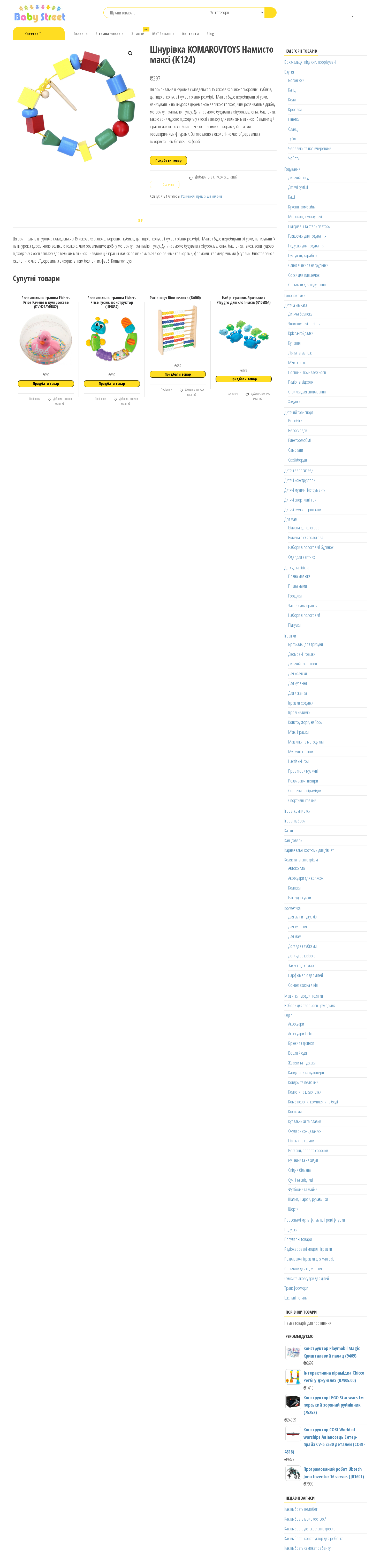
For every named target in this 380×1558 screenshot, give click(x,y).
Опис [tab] (141, 220)
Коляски (294, 888)
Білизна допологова (303, 527)
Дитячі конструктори (299, 480)
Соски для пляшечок (304, 275)
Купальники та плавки (304, 1121)
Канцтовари (293, 840)
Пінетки (294, 119)
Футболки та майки (302, 1189)
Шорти (293, 1209)
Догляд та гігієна (296, 567)
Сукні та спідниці (300, 1180)
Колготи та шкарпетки (304, 1092)
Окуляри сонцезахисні (305, 1131)
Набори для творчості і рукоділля (310, 1005)
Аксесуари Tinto (300, 1033)
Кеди (292, 99)
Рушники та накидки (303, 1160)
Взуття (289, 72)
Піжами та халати (301, 1140)
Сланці (293, 129)
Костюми (295, 1111)
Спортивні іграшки (302, 800)
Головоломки (294, 295)
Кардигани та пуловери (306, 1072)
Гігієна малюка (299, 576)
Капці (292, 90)
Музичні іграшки (300, 751)
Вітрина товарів (109, 33)
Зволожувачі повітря (304, 323)
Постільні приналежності (307, 372)
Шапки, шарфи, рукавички (308, 1199)
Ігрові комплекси (297, 811)
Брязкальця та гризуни (305, 644)
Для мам (290, 519)
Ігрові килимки (299, 712)
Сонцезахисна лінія (303, 985)
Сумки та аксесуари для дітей (306, 1278)
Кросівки (295, 109)
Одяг (288, 1015)
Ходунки (294, 401)
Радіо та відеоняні (302, 382)
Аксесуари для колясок (305, 878)
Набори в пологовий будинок (310, 547)
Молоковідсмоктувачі (305, 216)
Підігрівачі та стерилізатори (309, 226)
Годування (292, 169)
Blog (210, 33)
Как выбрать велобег (300, 1509)
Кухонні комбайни (302, 207)
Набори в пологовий (304, 615)
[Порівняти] (345, 13)
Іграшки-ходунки (300, 703)
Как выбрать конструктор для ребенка (314, 1538)
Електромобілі (299, 440)
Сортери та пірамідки (304, 790)
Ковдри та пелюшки (303, 1082)
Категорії (33, 33)
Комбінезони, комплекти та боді (313, 1102)
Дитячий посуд (299, 177)
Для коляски (297, 673)
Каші (291, 197)
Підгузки (294, 625)
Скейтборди (297, 460)
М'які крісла (297, 362)
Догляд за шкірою (301, 955)
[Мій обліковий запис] (360, 13)
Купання (294, 343)
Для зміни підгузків (302, 917)
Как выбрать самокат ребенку (307, 1548)
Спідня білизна (299, 1170)
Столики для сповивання (307, 392)
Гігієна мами (297, 586)
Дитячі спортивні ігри (300, 500)
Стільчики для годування (307, 284)
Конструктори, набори (305, 722)
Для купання (297, 683)
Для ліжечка (297, 693)
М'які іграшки (298, 732)
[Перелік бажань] (353, 13)
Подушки (291, 1229)
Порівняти (34, 399)
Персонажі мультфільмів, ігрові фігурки (314, 1220)
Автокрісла (296, 868)
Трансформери (296, 1288)
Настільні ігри (298, 761)
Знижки (139, 32)
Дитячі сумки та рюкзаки (302, 509)
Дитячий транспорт (298, 412)
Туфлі (292, 138)
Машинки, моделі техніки (303, 996)
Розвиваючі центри (303, 781)
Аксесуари (296, 1024)
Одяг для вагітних (301, 557)
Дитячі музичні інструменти (304, 490)
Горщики (295, 596)
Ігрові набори (295, 821)
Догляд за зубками (302, 946)
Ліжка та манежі (300, 353)
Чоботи (294, 158)
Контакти (190, 33)
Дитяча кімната (295, 305)
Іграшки (290, 636)
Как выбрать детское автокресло (310, 1528)
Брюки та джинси (301, 1043)
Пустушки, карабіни (302, 255)
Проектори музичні (303, 771)
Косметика (292, 908)
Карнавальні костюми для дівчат (309, 850)
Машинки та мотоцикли (306, 742)
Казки (288, 830)
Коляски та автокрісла (301, 860)
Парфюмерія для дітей (305, 975)
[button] (130, 53)
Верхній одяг (298, 1053)
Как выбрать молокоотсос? (305, 1519)
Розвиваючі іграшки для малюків (201, 196)
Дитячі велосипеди (298, 470)
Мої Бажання (163, 33)
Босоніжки (296, 80)
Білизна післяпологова (305, 537)
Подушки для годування (306, 246)
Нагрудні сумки (299, 897)
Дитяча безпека (300, 314)
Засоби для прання (302, 605)
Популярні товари (298, 1239)
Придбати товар (168, 160)
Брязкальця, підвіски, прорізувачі (310, 62)
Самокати (295, 450)
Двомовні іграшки (301, 654)
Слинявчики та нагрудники (308, 265)
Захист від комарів (302, 965)
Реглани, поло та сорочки (308, 1150)
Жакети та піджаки (302, 1063)
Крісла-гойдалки (300, 333)
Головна (81, 33)
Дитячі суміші (298, 187)
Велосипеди (297, 430)
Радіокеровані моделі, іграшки (308, 1249)
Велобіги (295, 420)
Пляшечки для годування (307, 236)
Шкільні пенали (296, 1298)
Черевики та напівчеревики (309, 148)
